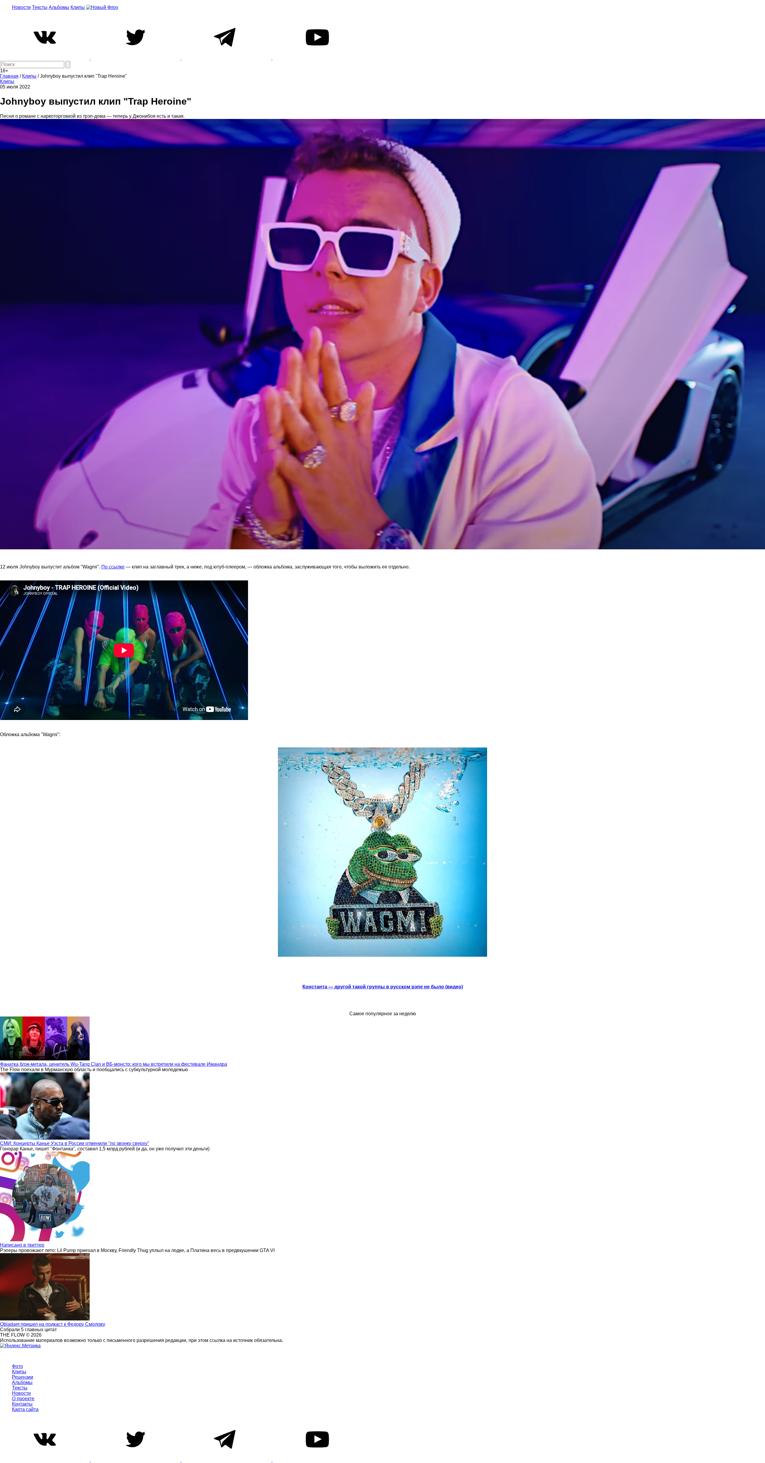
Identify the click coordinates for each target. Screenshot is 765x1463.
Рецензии (22, 1377)
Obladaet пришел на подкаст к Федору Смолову (52, 1324)
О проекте (23, 1398)
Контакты (22, 1404)
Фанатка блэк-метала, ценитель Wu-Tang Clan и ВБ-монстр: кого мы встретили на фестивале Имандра (113, 1064)
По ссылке (113, 566)
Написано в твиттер (22, 1245)
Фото (17, 1366)
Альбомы (59, 7)
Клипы (78, 7)
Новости (21, 7)
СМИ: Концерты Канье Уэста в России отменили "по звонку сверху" (74, 1143)
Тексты (40, 7)
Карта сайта (25, 1409)
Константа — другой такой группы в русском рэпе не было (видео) (382, 986)
